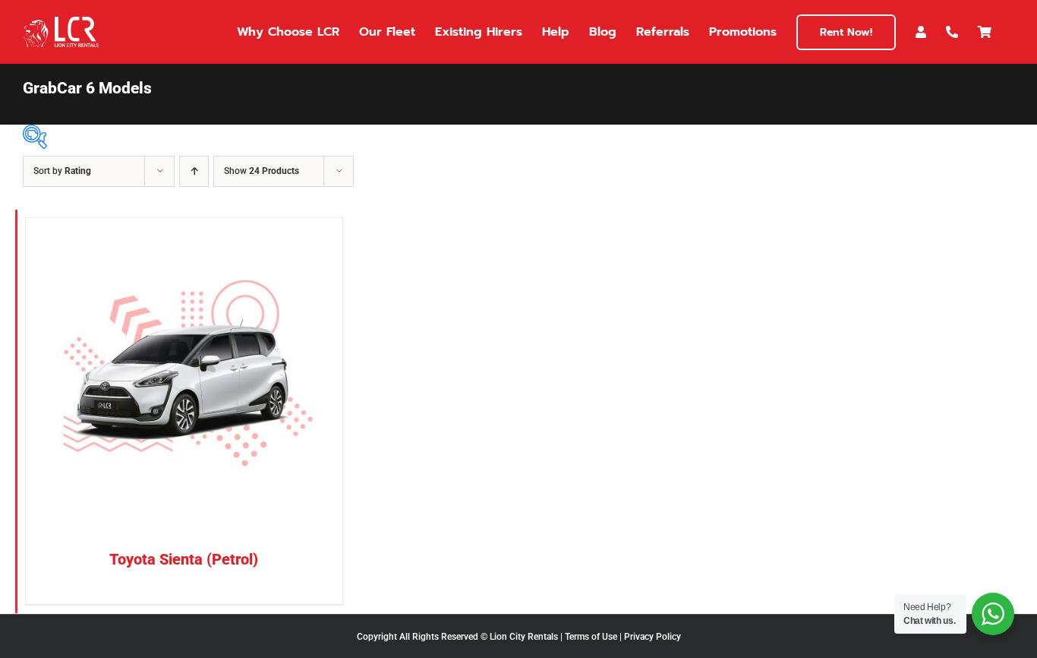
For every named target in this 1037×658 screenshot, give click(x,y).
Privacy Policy (652, 636)
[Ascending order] (194, 171)
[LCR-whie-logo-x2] (61, 22)
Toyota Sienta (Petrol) (183, 559)
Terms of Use (591, 636)
